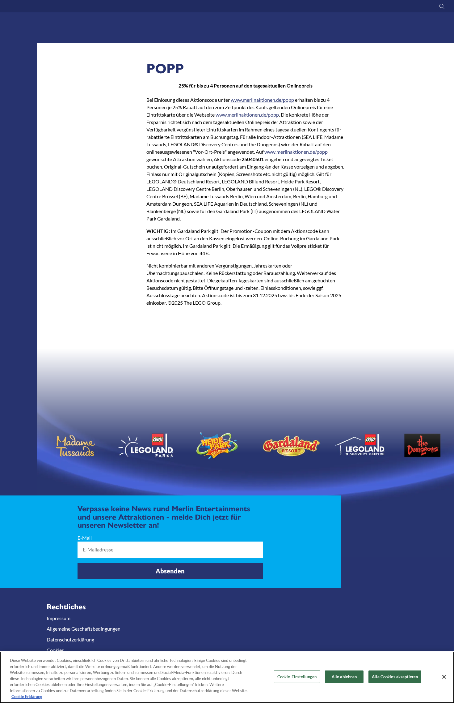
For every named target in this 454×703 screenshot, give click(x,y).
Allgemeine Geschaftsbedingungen (83, 629)
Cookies (55, 650)
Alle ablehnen (344, 676)
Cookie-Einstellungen (297, 676)
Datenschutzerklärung (70, 639)
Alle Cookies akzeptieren (395, 676)
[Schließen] (444, 677)
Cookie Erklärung (26, 696)
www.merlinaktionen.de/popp (262, 100)
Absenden (170, 570)
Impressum (58, 618)
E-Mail (85, 538)
